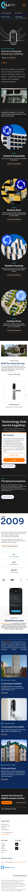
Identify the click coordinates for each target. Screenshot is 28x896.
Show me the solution (14, 164)
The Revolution (14, 404)
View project (4, 693)
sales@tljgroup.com (5, 834)
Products (3, 843)
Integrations (4, 850)
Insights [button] (25, 649)
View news (4, 734)
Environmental (10, 883)
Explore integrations (8, 57)
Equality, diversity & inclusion (14, 880)
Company (3, 845)
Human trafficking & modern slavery (11, 881)
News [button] (15, 649)
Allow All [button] (14, 460)
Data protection (17, 884)
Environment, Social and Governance (16, 886)
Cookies (6, 880)
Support (3, 847)
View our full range (14, 374)
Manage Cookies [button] (14, 455)
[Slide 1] (2, 63)
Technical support (21, 802)
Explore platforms (7, 497)
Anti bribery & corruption (19, 883)
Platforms (3, 848)
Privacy (2, 880)
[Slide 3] (6, 63)
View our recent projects (10, 546)
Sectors (3, 852)
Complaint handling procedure (7, 884)
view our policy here (10, 448)
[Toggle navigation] (24, 5)
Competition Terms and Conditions (8, 887)
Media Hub (7, 642)
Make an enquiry (6, 802)
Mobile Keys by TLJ (6, 623)
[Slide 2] (4, 63)
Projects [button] (5, 649)
